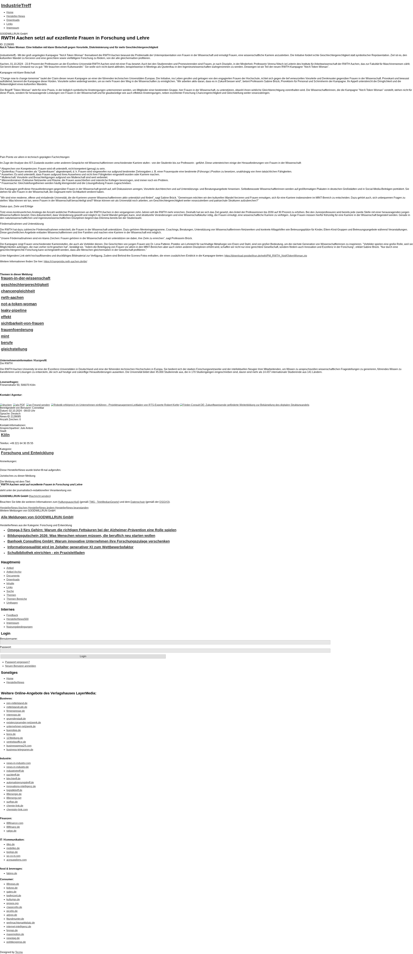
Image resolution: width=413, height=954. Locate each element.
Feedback (12, 615)
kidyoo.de (12, 887)
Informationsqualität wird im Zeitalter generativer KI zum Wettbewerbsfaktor (70, 547)
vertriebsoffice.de (16, 741)
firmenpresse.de (15, 711)
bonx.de (11, 734)
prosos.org (12, 903)
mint (5, 336)
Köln (5, 435)
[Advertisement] (48, 126)
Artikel (10, 568)
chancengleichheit (18, 291)
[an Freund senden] (38, 405)
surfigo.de (12, 801)
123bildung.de (14, 738)
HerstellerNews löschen (14, 507)
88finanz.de (13, 827)
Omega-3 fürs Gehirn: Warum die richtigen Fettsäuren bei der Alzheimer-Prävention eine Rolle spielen (91, 530)
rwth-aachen (12, 297)
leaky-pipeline (14, 310)
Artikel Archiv (13, 571)
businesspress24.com (18, 745)
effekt (6, 317)
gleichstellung (14, 349)
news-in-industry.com (18, 763)
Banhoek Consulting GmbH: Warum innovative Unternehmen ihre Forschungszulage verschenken (88, 541)
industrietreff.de (15, 770)
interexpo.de (13, 714)
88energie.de (14, 794)
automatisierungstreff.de (20, 782)
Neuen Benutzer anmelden (20, 666)
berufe (7, 342)
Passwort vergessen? (17, 662)
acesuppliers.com (16, 859)
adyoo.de (11, 915)
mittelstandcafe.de (16, 707)
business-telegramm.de (19, 749)
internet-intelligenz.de (18, 926)
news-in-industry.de (17, 767)
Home (9, 12)
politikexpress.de (16, 942)
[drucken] (6, 405)
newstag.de (13, 938)
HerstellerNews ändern (41, 507)
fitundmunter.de (15, 918)
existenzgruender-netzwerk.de (23, 722)
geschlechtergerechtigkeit (25, 284)
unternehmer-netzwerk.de (21, 726)
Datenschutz (138, 502)
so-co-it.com (13, 856)
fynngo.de (12, 930)
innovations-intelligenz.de (21, 786)
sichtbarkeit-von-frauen (22, 323)
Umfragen (12, 602)
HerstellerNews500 (17, 619)
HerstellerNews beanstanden (72, 507)
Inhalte (10, 583)
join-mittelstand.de (16, 703)
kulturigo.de (13, 899)
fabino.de (11, 873)
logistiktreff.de (14, 790)
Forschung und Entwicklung (27, 453)
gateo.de (11, 891)
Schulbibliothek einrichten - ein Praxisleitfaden (46, 553)
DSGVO (164, 502)
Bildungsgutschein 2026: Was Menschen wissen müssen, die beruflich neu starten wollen (81, 536)
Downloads (13, 20)
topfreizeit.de (13, 895)
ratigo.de (11, 830)
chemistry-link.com (17, 809)
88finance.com (14, 823)
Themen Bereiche (16, 599)
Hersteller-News (15, 16)
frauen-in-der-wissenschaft (25, 278)
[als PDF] (19, 405)
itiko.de (10, 844)
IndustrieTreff (16, 5)
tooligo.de (12, 852)
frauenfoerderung (17, 329)
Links (9, 24)
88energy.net (13, 798)
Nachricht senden (40, 496)
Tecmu (19, 952)
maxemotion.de (15, 934)
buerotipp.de (13, 730)
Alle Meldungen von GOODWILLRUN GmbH (37, 517)
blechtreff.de (13, 778)
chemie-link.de (14, 805)
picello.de (12, 911)
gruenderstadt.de (16, 718)
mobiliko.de (13, 848)
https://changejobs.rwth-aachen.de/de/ (65, 261)
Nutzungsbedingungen (19, 626)
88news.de (12, 884)
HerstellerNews (15, 682)
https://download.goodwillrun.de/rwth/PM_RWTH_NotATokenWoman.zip (265, 255)
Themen (11, 595)
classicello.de (14, 907)
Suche (10, 591)
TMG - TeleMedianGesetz (103, 502)
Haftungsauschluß (68, 502)
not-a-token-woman (19, 304)
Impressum (12, 27)
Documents (13, 575)
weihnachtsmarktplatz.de (20, 922)
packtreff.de (13, 774)
